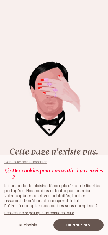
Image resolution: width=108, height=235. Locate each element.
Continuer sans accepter (25, 162)
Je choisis (27, 225)
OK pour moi (78, 225)
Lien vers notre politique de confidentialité (39, 212)
